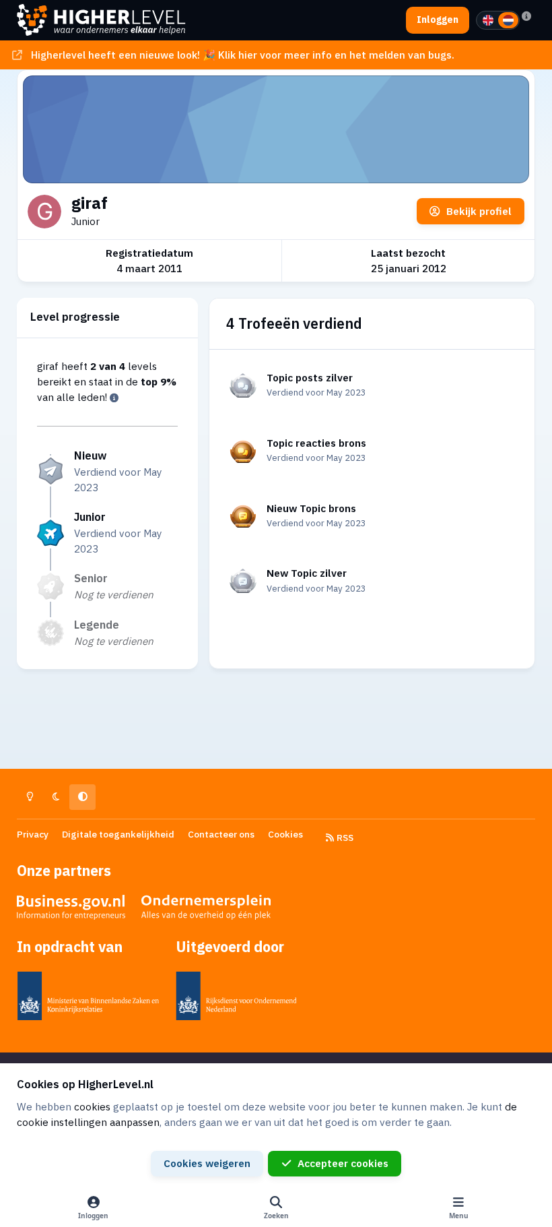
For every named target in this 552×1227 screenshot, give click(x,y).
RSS (344, 837)
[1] (488, 20)
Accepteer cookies (343, 1163)
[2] (508, 20)
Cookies (285, 834)
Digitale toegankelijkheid (118, 834)
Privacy (32, 834)
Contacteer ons (221, 834)
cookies (92, 1106)
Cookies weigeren (207, 1163)
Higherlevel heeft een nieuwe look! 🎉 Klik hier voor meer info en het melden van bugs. (242, 54)
